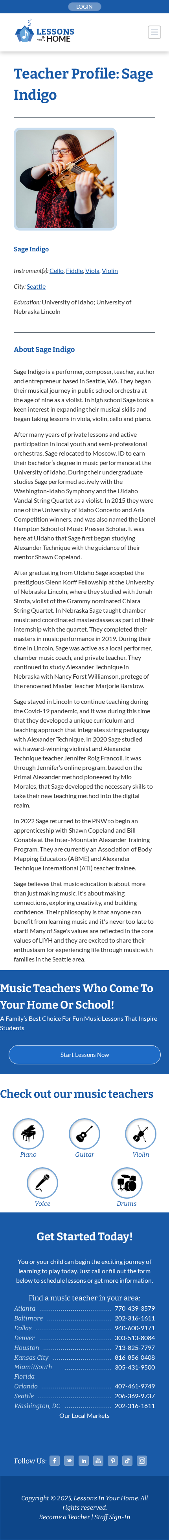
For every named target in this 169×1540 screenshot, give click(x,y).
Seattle (36, 286)
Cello (57, 270)
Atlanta (24, 1308)
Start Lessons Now (85, 1054)
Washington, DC (37, 1406)
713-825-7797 (135, 1347)
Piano (28, 1154)
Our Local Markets (84, 1415)
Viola (92, 270)
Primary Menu (154, 32)
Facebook (55, 1461)
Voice (42, 1203)
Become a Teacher (64, 1517)
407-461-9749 (135, 1386)
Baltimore (28, 1318)
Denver (24, 1338)
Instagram (142, 1461)
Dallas (23, 1328)
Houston (26, 1347)
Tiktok (127, 1461)
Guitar (84, 1154)
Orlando (26, 1386)
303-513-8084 (135, 1337)
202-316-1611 (135, 1318)
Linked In (84, 1461)
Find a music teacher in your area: (84, 1298)
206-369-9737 (135, 1395)
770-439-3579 (135, 1308)
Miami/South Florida (33, 1371)
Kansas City (31, 1357)
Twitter (69, 1461)
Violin (110, 270)
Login (84, 6)
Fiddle (74, 270)
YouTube (98, 1461)
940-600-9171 (135, 1327)
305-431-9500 (135, 1367)
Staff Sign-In (112, 1517)
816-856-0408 (135, 1357)
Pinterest (113, 1461)
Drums (127, 1203)
